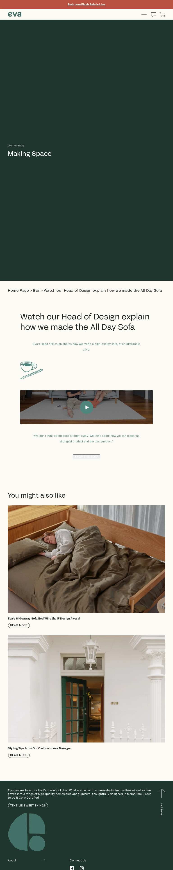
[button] (162, 14)
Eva (36, 290)
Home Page (18, 290)
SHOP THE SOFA (86, 456)
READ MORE (19, 625)
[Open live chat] (153, 14)
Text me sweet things (28, 805)
